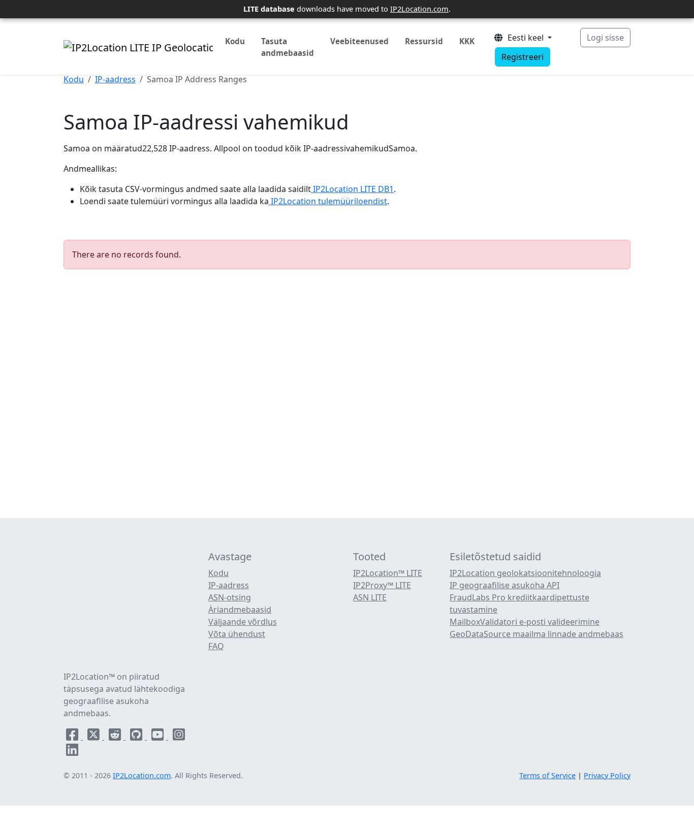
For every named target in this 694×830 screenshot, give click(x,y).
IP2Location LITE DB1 (352, 189)
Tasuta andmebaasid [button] (287, 47)
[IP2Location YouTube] (158, 736)
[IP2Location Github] (137, 736)
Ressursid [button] (424, 41)
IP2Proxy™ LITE (382, 585)
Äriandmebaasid (239, 609)
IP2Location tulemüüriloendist (328, 201)
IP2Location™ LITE (387, 573)
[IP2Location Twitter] (94, 736)
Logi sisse (605, 37)
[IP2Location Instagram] (178, 736)
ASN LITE (370, 597)
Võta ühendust (236, 634)
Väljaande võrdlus (242, 621)
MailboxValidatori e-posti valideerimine (525, 621)
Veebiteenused (359, 41)
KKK (467, 41)
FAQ (216, 646)
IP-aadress (115, 79)
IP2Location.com (419, 9)
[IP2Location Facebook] (73, 736)
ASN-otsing (229, 597)
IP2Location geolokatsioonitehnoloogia (525, 573)
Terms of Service (547, 775)
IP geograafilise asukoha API (504, 585)
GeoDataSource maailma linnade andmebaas (536, 634)
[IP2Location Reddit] (115, 736)
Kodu (235, 41)
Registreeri (522, 56)
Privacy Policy (607, 775)
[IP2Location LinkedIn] (72, 751)
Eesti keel (524, 37)
